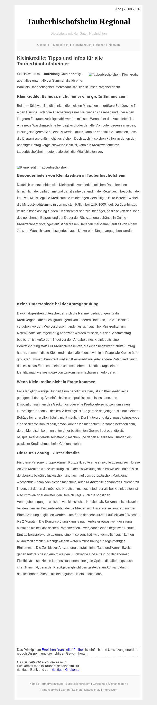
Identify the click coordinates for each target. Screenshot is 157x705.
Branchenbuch (82, 44)
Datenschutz (92, 689)
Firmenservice (49, 689)
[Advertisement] (78, 269)
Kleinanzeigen (117, 683)
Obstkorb (43, 44)
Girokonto (99, 683)
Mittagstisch (60, 44)
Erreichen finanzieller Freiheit (63, 649)
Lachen (77, 689)
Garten (65, 689)
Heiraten (114, 44)
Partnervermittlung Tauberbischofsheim (65, 683)
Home (33, 683)
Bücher (100, 44)
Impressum (110, 689)
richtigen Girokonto (65, 669)
